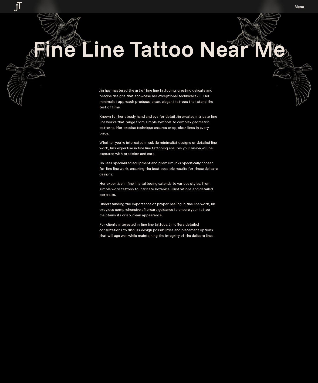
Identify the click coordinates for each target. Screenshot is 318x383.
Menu (299, 6)
